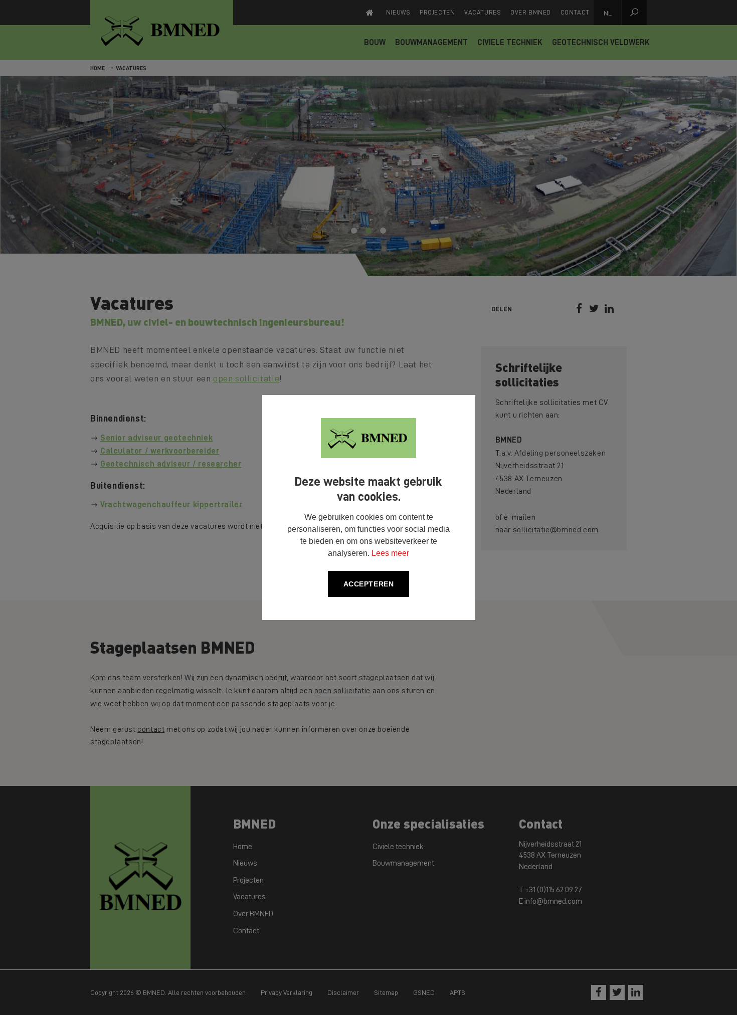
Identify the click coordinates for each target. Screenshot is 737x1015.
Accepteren (368, 584)
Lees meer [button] (390, 553)
